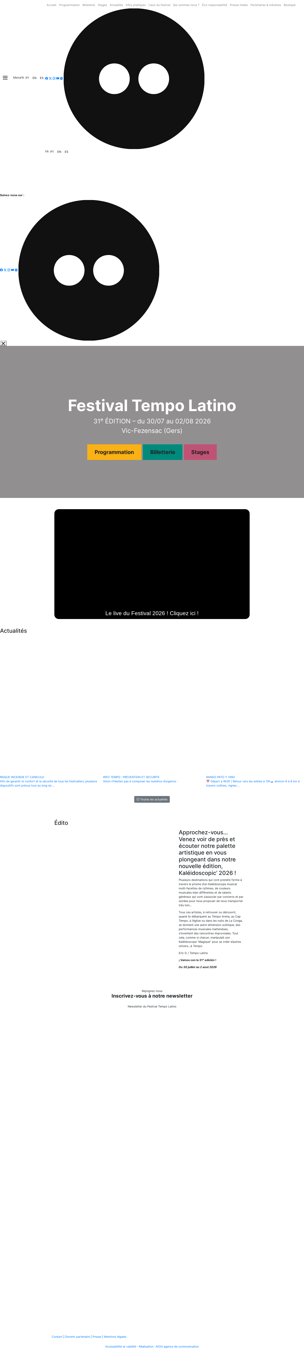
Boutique (290, 5)
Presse (97, 1336)
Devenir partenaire (77, 1336)
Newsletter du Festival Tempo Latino (152, 1006)
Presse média (239, 5)
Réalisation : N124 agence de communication (169, 1346)
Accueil (51, 5)
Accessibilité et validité (120, 1346)
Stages (102, 5)
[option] (27, 77)
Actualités (116, 5)
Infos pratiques (136, 5)
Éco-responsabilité (214, 5)
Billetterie (89, 5)
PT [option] (27, 78)
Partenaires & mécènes (266, 5)
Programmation (69, 5)
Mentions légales (115, 1336)
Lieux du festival (159, 5)
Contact (57, 1336)
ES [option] (41, 78)
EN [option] (34, 78)
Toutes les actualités (153, 799)
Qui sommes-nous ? (186, 5)
